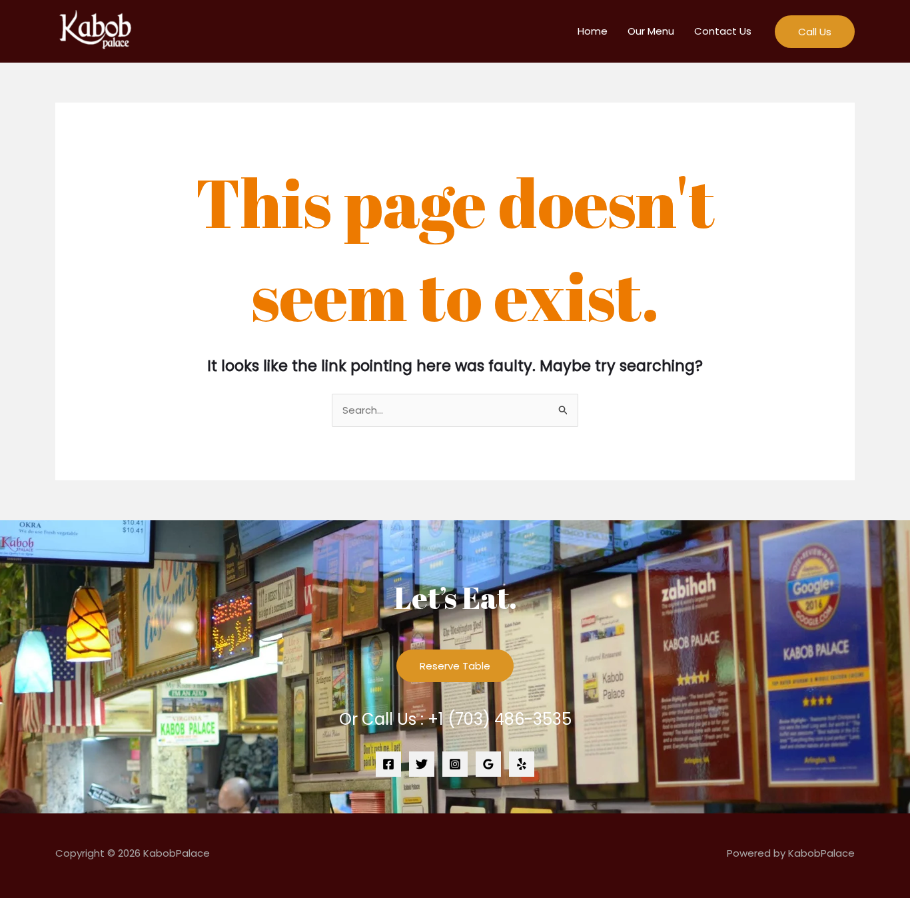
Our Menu (651, 31)
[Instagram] (455, 764)
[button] (815, 31)
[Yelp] (521, 764)
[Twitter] (421, 764)
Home (593, 31)
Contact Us (722, 31)
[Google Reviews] (488, 764)
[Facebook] (388, 764)
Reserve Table (455, 666)
